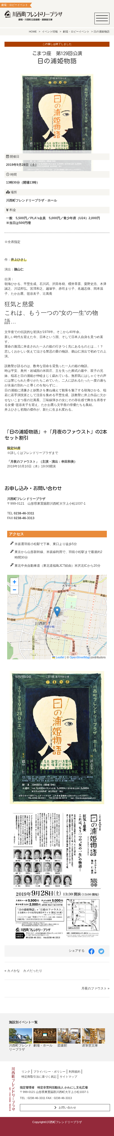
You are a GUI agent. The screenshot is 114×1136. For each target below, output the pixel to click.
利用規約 (74, 1071)
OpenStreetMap (80, 657)
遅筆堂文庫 (90, 1045)
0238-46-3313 (63, 1098)
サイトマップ (68, 1076)
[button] (57, 611)
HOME (33, 31)
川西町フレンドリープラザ (20, 1047)
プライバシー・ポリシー (49, 1071)
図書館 (62, 1045)
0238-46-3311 (36, 1098)
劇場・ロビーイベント (76, 31)
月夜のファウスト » (95, 988)
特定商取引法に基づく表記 (38, 1076)
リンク (25, 1071)
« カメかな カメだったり (23, 971)
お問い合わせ (67, 1107)
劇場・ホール (42, 1045)
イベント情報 (50, 31)
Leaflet (59, 657)
